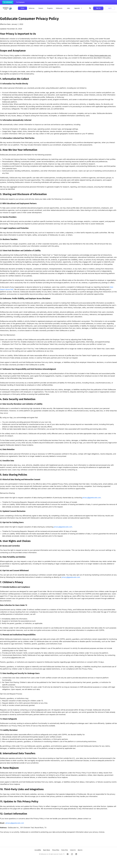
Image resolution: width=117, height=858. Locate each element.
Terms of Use (64, 850)
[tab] (22, 8)
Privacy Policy (55, 850)
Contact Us (73, 850)
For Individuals (8, 2)
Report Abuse (46, 850)
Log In (110, 8)
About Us (80, 850)
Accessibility (38, 850)
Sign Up (98, 8)
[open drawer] (90, 8)
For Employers (20, 2)
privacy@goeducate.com (91, 498)
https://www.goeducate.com (100, 55)
